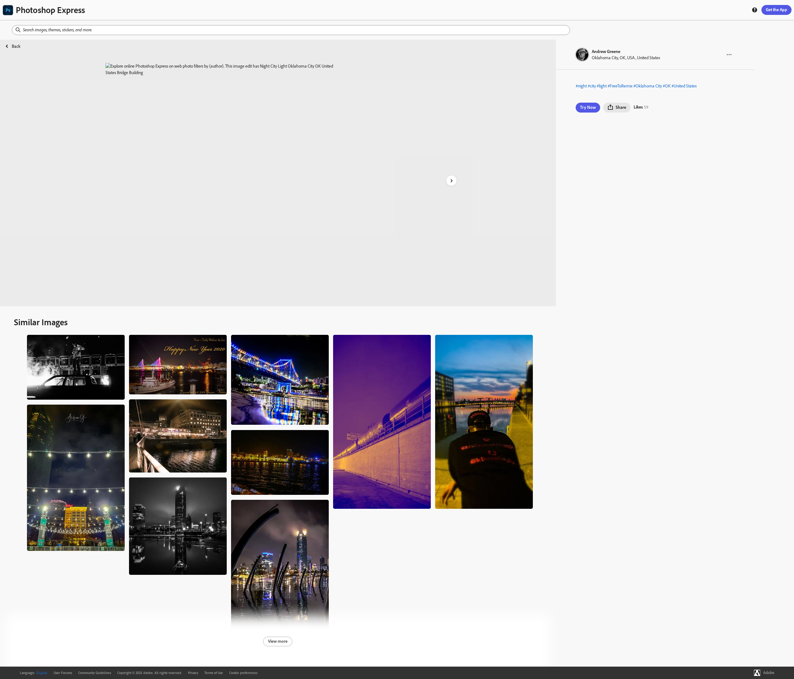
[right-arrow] (451, 180)
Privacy (193, 673)
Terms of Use (213, 673)
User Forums (63, 673)
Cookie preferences (243, 673)
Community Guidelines (94, 673)
